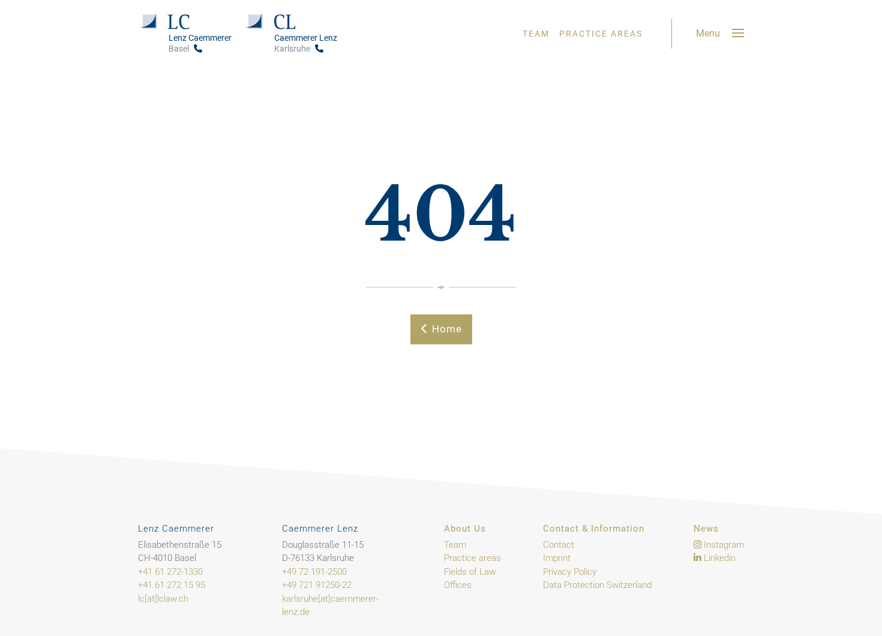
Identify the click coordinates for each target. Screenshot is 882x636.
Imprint (557, 558)
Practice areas (601, 33)
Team (536, 33)
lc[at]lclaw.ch (163, 598)
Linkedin (718, 558)
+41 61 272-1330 (170, 571)
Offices (458, 585)
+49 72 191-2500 (314, 571)
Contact (558, 544)
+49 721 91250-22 (317, 585)
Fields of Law (470, 571)
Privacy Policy (569, 571)
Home (445, 329)
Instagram (722, 544)
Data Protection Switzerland (597, 585)
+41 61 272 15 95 (171, 585)
